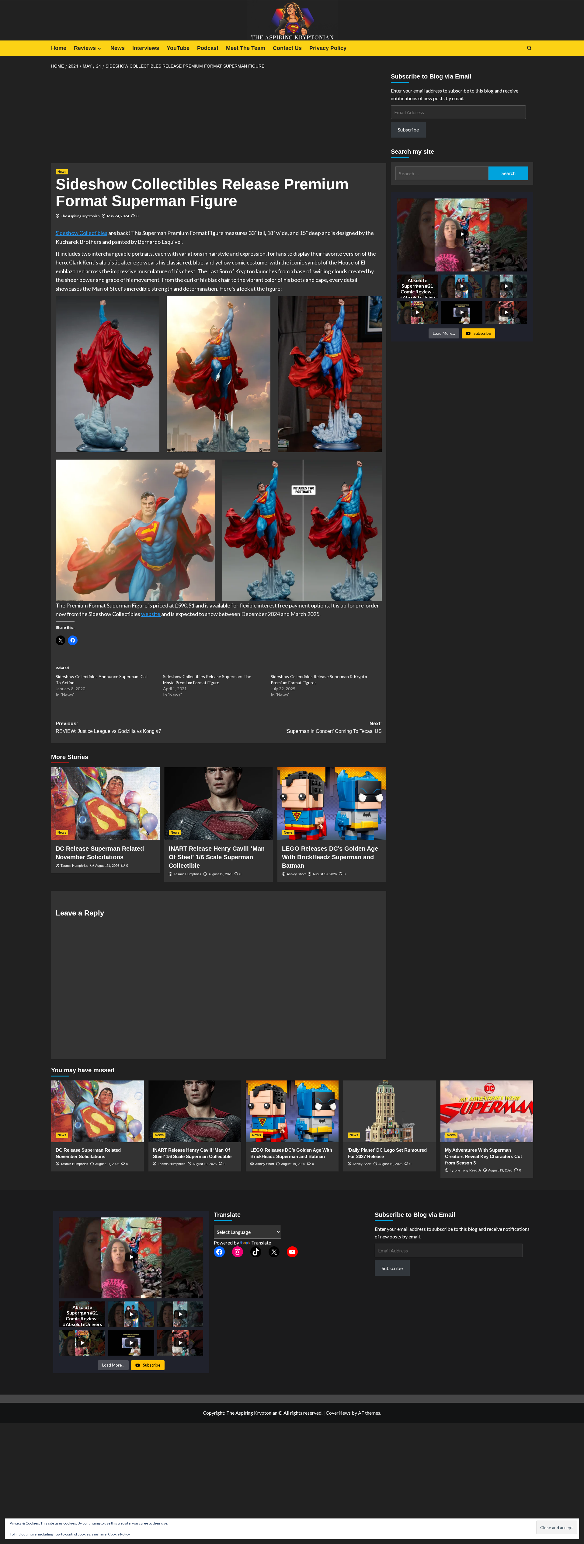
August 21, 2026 (107, 865)
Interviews (145, 48)
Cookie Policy (119, 1534)
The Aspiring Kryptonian (80, 216)
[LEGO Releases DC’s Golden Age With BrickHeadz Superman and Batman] (331, 803)
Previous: (108, 727)
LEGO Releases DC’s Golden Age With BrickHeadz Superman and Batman (330, 857)
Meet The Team (245, 48)
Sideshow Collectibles (81, 232)
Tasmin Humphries (74, 865)
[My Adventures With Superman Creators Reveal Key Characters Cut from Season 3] (486, 1111)
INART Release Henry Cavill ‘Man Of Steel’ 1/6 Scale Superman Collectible (217, 857)
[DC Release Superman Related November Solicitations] (105, 803)
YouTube (178, 48)
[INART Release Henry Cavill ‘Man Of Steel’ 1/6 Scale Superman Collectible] (218, 803)
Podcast (207, 48)
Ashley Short (296, 874)
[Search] (529, 48)
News (117, 48)
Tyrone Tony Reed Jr (465, 1170)
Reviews (85, 48)
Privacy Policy (327, 48)
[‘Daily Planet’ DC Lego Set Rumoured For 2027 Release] (389, 1111)
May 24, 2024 (118, 216)
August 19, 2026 (220, 874)
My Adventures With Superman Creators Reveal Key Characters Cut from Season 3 (483, 1156)
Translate (261, 1242)
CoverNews (338, 1413)
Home (58, 48)
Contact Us (287, 48)
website (151, 614)
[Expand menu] (99, 48)
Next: (334, 727)
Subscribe (408, 129)
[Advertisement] (218, 118)
